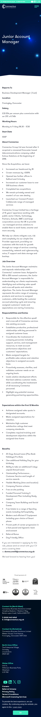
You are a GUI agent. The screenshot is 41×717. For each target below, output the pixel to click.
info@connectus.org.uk (9, 1)
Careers (5, 686)
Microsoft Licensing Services (14, 697)
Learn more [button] (17, 707)
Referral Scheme (9, 689)
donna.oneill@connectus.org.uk (19, 551)
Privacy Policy (8, 691)
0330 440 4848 (21, 1)
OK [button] (20, 713)
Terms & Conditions (10, 694)
